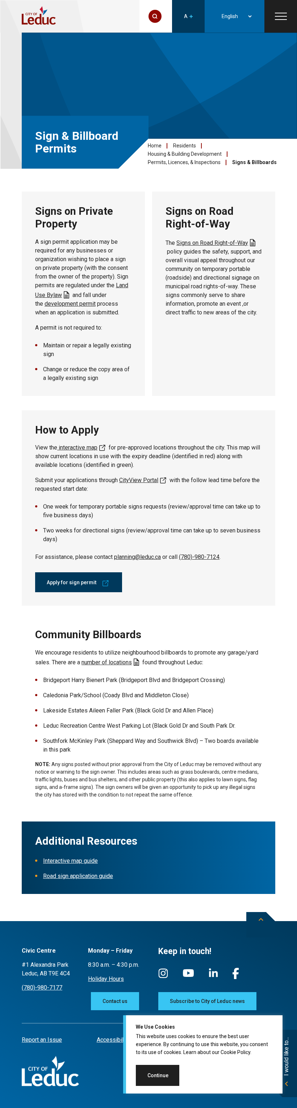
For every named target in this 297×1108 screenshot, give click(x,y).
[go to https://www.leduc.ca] (39, 16)
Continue (157, 1075)
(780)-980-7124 (199, 556)
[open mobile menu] (280, 16)
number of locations (106, 662)
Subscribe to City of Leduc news (207, 1001)
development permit (70, 303)
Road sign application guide (78, 876)
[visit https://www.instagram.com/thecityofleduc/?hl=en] (163, 976)
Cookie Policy (235, 1052)
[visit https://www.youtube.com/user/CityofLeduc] (188, 976)
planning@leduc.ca (137, 556)
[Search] (155, 16)
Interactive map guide (70, 860)
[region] (203, 1054)
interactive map (77, 447)
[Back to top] (260, 924)
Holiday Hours (106, 978)
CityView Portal (138, 480)
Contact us (115, 1001)
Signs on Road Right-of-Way (212, 242)
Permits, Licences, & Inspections (184, 162)
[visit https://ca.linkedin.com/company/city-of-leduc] (213, 976)
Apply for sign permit (71, 582)
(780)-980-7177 (42, 987)
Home (155, 146)
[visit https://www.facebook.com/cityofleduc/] (236, 977)
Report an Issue (42, 1039)
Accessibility (113, 1039)
